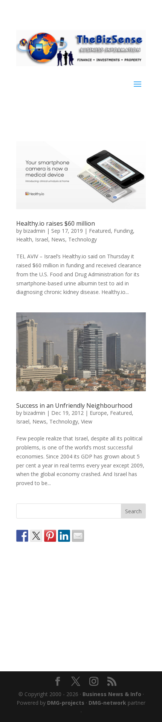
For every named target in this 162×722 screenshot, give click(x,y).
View (86, 421)
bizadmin (34, 230)
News (58, 239)
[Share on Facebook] (22, 536)
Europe (98, 412)
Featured (100, 230)
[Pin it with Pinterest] (50, 536)
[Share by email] (78, 536)
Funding (123, 230)
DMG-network (107, 702)
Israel (41, 239)
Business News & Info (112, 694)
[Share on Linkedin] (64, 536)
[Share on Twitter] (36, 536)
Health (24, 239)
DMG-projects (65, 702)
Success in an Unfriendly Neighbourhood (74, 405)
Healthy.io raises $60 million (55, 223)
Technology (82, 239)
